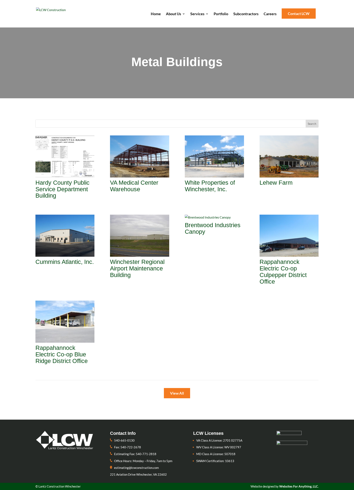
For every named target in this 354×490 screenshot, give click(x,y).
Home (156, 14)
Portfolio (221, 14)
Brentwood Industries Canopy (213, 228)
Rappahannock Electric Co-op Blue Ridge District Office (61, 354)
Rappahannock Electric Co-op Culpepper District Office (283, 272)
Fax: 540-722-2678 (127, 447)
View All (177, 393)
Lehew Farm (276, 182)
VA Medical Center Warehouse (134, 185)
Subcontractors (246, 14)
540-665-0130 (124, 440)
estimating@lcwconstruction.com (136, 467)
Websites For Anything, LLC (298, 486)
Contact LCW (299, 13)
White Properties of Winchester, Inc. (210, 185)
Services (197, 14)
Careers (270, 14)
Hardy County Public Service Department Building (62, 189)
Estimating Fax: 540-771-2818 (135, 454)
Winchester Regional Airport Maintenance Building (137, 268)
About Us (173, 14)
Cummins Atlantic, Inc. (64, 262)
